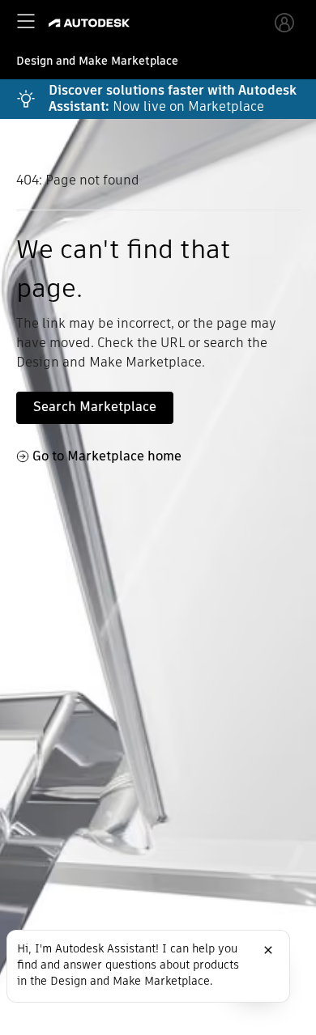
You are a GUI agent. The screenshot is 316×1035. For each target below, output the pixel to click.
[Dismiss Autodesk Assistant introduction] (268, 950)
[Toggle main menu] (26, 21)
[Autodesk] (91, 23)
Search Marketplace (94, 406)
